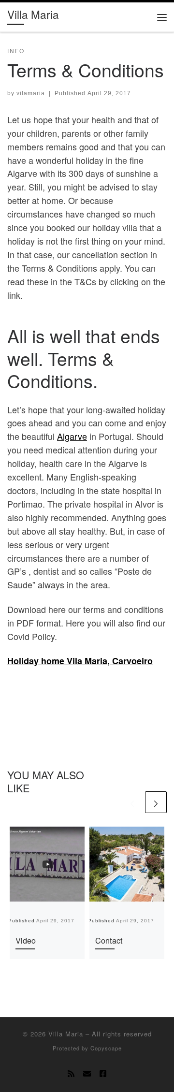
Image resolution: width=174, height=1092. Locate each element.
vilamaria (30, 93)
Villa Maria (65, 1033)
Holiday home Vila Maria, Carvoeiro (80, 661)
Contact (109, 940)
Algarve (72, 436)
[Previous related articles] (132, 802)
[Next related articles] (156, 802)
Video (25, 940)
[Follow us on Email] (87, 1073)
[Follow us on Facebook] (103, 1073)
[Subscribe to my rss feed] (71, 1073)
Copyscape (106, 1048)
